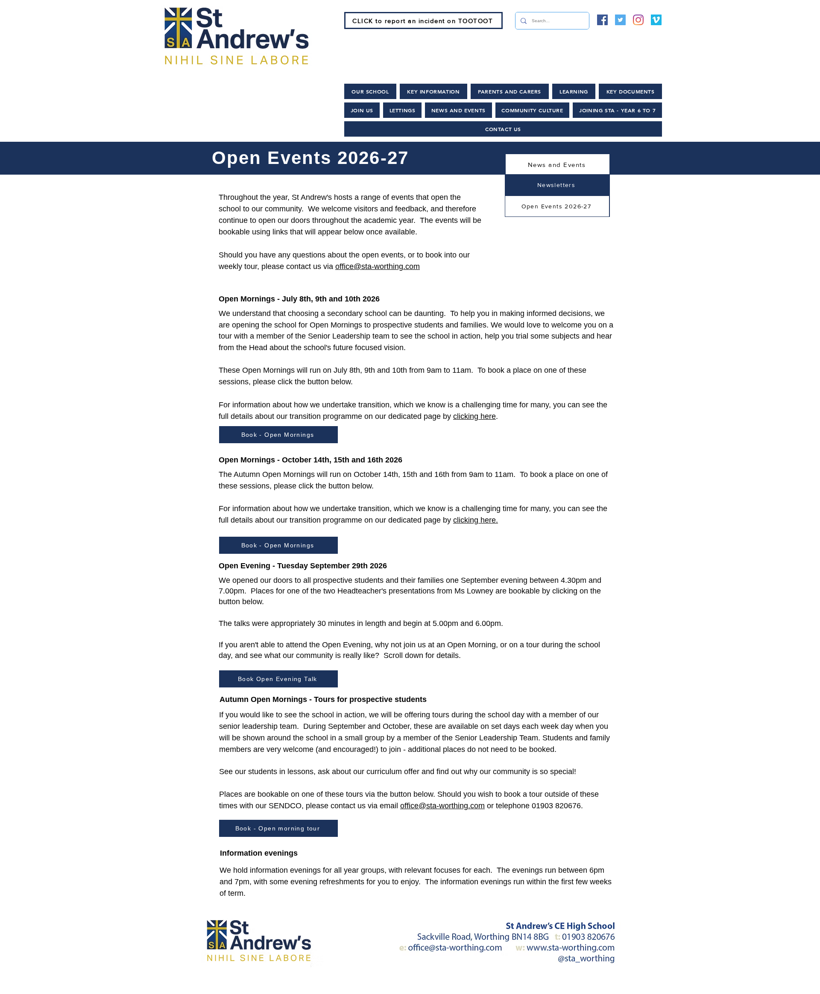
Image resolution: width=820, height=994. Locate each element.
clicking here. (475, 520)
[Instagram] (638, 20)
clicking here (474, 416)
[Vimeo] (656, 20)
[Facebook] (602, 20)
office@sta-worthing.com (377, 266)
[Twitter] (620, 20)
